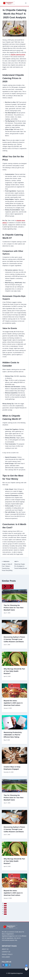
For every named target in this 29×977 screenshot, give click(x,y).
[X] (6, 965)
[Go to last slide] (5, 586)
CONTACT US (6, 952)
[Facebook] (3, 965)
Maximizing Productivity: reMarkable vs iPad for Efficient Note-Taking (13, 735)
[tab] (5, 903)
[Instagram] (9, 965)
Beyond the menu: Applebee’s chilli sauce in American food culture (13, 703)
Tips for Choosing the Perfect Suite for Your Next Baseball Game (13, 607)
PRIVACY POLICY (7, 954)
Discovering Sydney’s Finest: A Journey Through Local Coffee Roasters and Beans (14, 639)
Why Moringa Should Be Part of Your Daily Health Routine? (14, 671)
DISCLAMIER (6, 957)
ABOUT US (5, 949)
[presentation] (14, 595)
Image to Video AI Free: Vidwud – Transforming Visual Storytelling (7, 566)
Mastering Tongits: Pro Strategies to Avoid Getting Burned (21, 565)
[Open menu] (25, 3)
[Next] (11, 586)
